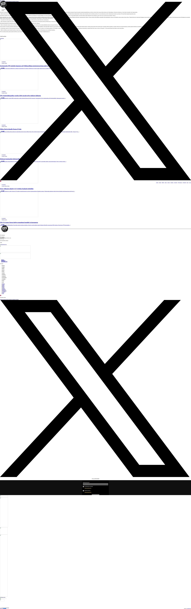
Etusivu (3, 265)
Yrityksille (184, 182)
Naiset (166, 182)
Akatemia (171, 182)
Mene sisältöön (2, 0)
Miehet (163, 182)
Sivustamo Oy (189, 608)
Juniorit (168, 182)
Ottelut (160, 182)
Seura (187, 182)
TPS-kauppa (180, 182)
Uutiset (157, 182)
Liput (190, 182)
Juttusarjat (175, 182)
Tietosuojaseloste (6, 607)
